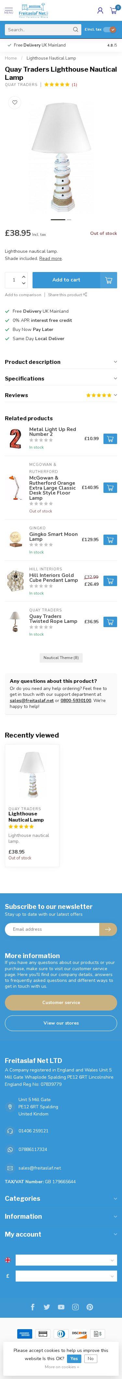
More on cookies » (62, 1367)
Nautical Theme (61, 657)
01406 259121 (33, 1131)
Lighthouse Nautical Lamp (51, 58)
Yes (74, 1359)
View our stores (61, 1023)
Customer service (61, 1002)
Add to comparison (23, 294)
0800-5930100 (76, 700)
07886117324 (33, 1149)
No (91, 1359)
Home (11, 58)
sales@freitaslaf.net (32, 700)
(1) (74, 84)
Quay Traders (21, 85)
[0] (113, 10)
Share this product (65, 294)
